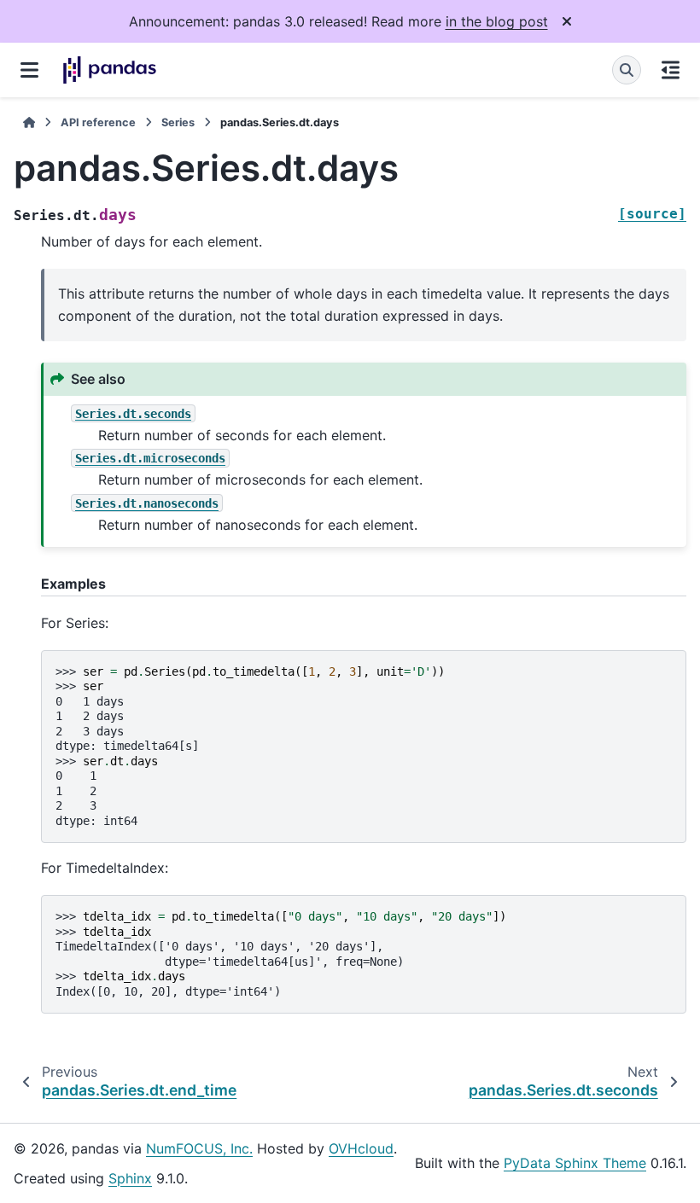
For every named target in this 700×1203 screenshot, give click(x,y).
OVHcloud (361, 1148)
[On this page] (670, 69)
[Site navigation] (29, 69)
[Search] (626, 69)
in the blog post (497, 21)
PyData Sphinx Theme (575, 1162)
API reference (98, 122)
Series (178, 122)
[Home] (29, 122)
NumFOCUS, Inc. (199, 1148)
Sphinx (130, 1178)
